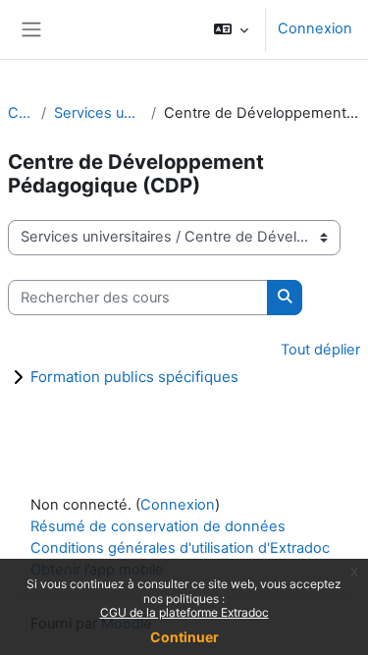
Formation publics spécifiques (134, 376)
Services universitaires (99, 113)
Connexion (315, 28)
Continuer (184, 636)
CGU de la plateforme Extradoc (184, 612)
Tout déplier (320, 349)
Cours (20, 113)
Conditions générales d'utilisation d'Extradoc (180, 548)
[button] (231, 29)
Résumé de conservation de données (158, 526)
